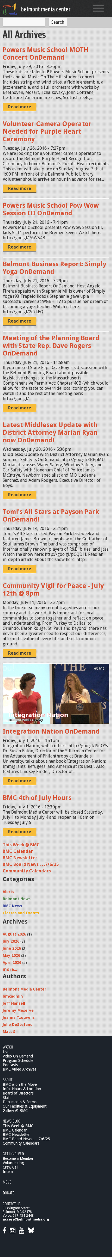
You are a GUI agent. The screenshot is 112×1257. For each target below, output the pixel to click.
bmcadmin (13, 996)
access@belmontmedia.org (26, 1219)
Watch (8, 1046)
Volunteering (13, 1163)
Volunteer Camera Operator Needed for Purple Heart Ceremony (47, 131)
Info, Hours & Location (22, 1089)
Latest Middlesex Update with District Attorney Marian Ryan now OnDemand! (50, 432)
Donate (8, 1192)
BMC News (12, 906)
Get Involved (13, 1153)
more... (10, 969)
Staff (7, 1097)
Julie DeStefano (18, 1024)
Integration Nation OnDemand (51, 731)
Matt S (9, 1031)
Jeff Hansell (14, 1003)
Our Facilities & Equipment (24, 1106)
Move (7, 1181)
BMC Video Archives (19, 1069)
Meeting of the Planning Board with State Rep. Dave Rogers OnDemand (51, 345)
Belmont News (16, 899)
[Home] (37, 9)
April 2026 (12, 962)
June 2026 (12, 948)
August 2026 (14, 934)
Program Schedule (18, 1060)
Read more (19, 106)
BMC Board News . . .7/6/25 (31, 864)
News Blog (11, 1120)
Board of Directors (18, 1093)
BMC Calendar (18, 851)
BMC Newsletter (20, 857)
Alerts (8, 892)
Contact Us (12, 1203)
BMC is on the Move (20, 1084)
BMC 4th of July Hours (37, 798)
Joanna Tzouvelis (19, 1017)
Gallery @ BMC (15, 1110)
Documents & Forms (19, 1102)
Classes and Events (21, 913)
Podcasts (10, 1065)
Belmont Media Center (24, 989)
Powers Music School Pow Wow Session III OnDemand (51, 209)
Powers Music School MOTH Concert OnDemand (45, 53)
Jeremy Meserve (18, 1010)
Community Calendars (27, 870)
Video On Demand (18, 1056)
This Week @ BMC (21, 844)
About (8, 1079)
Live (6, 1052)
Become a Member (18, 1158)
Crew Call (10, 1167)
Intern (8, 1171)
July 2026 (11, 941)
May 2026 (11, 955)
